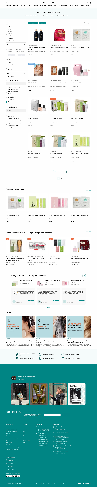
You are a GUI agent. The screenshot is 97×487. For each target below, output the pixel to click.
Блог (7, 440)
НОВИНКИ (35, 5)
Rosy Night (77, 80)
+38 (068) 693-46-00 (43, 441)
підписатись (65, 415)
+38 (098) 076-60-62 (60, 453)
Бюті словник (9, 442)
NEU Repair (34, 80)
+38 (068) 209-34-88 (60, 448)
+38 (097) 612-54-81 (42, 435)
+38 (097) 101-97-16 (59, 439)
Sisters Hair (10, 460)
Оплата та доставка (10, 426)
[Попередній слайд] (87, 189)
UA (6, 2)
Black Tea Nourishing (37, 116)
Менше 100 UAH (9, 47)
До (17, 55)
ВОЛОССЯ (8, 5)
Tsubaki (30, 45)
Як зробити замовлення (11, 429)
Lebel (28, 256)
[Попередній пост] (14, 394)
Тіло (24, 431)
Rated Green (53, 116)
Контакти (8, 444)
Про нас (8, 433)
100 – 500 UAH (9, 49)
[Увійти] (87, 3)
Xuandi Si (73, 45)
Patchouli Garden (14, 256)
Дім (23, 433)
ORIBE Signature (57, 80)
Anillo (72, 80)
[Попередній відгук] (81, 275)
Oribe (51, 80)
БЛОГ (82, 5)
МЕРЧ (29, 5)
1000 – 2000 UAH (19, 47)
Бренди (24, 442)
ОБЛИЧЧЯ (15, 5)
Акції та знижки (26, 440)
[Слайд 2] (48, 307)
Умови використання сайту (12, 447)
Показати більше (60, 171)
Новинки (25, 438)
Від (6, 55)
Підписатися (20, 379)
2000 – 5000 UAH (20, 49)
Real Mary (58, 116)
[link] (90, 3)
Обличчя (25, 429)
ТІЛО (21, 5)
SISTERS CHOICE (63, 5)
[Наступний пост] (83, 394)
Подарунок (53, 99)
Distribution (10, 466)
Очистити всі (42, 23)
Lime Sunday (78, 151)
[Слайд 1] (47, 307)
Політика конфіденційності (12, 449)
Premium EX (35, 45)
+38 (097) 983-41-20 (43, 439)
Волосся (25, 426)
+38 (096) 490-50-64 (43, 445)
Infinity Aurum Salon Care (37, 256)
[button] (33, 23)
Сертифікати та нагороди (12, 438)
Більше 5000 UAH (20, 51)
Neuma (29, 80)
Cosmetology (11, 469)
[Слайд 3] (49, 307)
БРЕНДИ (71, 5)
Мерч (24, 435)
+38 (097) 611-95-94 (59, 434)
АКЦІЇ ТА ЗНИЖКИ (52, 5)
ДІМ (25, 5)
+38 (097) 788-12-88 (43, 437)
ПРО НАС (77, 5)
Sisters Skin (10, 463)
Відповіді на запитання (11, 431)
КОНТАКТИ (88, 5)
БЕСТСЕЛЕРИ (43, 5)
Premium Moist (57, 45)
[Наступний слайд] (90, 189)
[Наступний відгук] (84, 275)
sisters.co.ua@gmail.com (43, 426)
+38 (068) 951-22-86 (43, 443)
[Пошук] (9, 3)
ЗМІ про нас (8, 435)
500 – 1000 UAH (9, 51)
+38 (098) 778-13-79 (60, 429)
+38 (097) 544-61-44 (60, 443)
